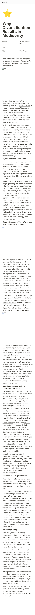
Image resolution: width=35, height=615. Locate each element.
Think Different (22, 564)
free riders (20, 524)
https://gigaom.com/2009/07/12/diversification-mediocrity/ (25, 51)
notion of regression (13, 162)
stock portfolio (24, 106)
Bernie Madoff (8, 423)
